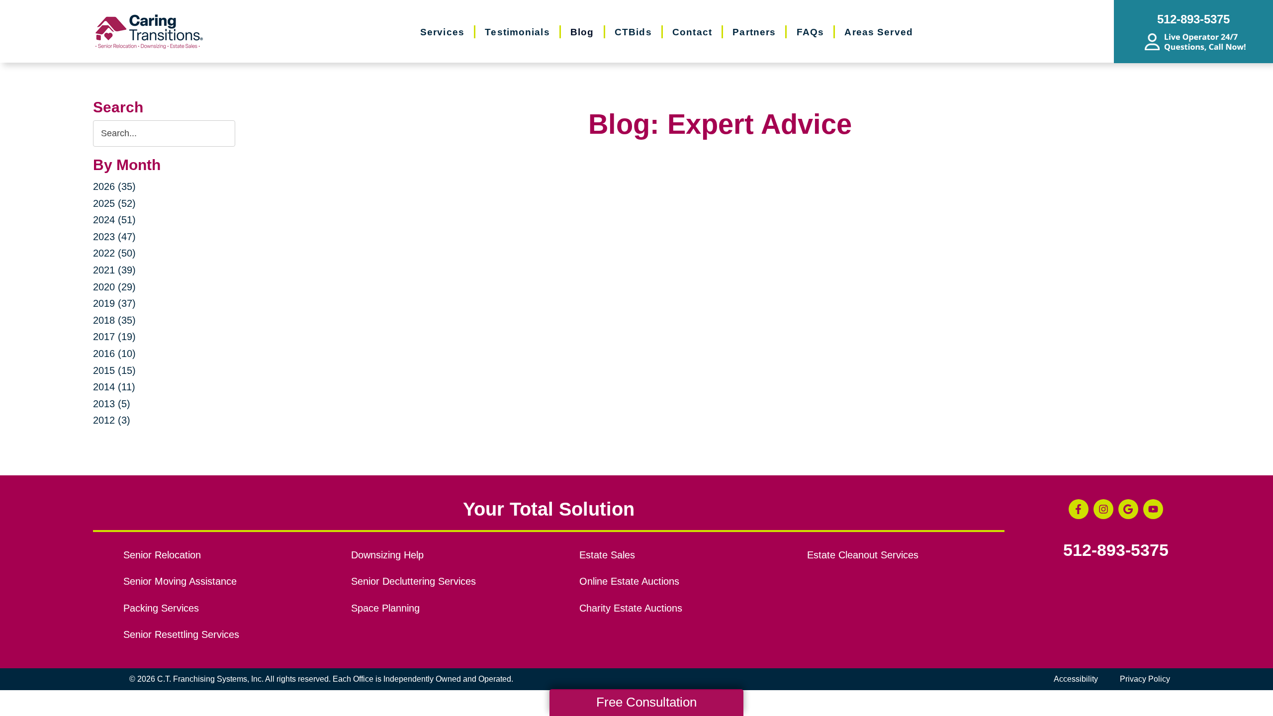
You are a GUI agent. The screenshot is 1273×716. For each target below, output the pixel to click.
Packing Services (161, 608)
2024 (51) (114, 219)
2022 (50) (114, 253)
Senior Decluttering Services (413, 581)
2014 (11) (114, 386)
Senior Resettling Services (181, 634)
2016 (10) (114, 353)
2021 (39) (114, 270)
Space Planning (385, 608)
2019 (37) (114, 303)
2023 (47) (114, 236)
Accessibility (1076, 679)
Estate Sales (607, 554)
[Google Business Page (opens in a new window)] (1128, 509)
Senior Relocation (162, 554)
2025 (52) (114, 203)
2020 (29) (114, 286)
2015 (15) (114, 370)
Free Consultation (646, 702)
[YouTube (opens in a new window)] (1153, 509)
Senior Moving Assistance (180, 581)
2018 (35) (114, 320)
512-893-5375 (1116, 550)
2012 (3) (111, 420)
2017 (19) (114, 336)
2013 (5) (111, 403)
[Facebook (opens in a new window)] (1079, 509)
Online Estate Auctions (629, 581)
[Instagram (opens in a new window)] (1103, 509)
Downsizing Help (387, 554)
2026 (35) (114, 186)
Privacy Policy (1145, 679)
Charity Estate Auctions (630, 608)
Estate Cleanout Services (862, 554)
